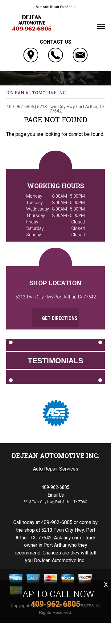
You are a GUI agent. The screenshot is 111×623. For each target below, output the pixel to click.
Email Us (55, 495)
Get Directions (59, 318)
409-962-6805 (20, 106)
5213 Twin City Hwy (56, 106)
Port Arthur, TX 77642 (77, 108)
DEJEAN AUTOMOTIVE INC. (36, 93)
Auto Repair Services (55, 469)
